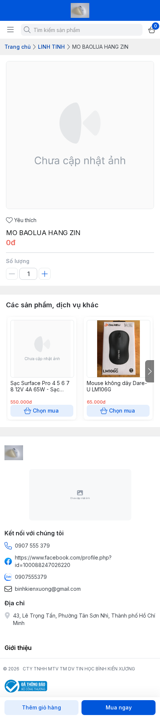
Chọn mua (46, 410)
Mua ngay (119, 707)
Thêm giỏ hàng (41, 707)
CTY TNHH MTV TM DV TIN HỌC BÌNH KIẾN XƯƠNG (79, 668)
